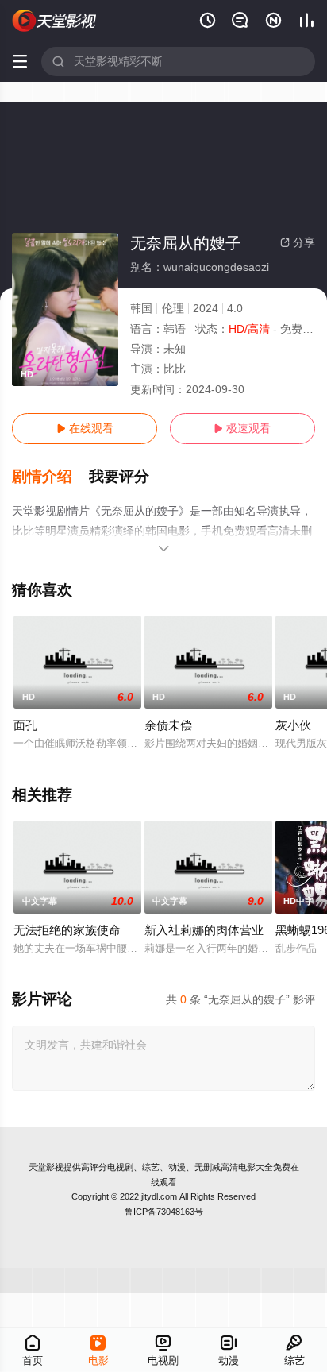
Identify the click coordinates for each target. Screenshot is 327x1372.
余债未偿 (168, 725)
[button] (50, 477)
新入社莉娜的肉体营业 (204, 930)
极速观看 (242, 428)
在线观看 (84, 428)
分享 (297, 242)
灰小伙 (293, 725)
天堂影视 (46, 1167)
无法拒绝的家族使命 (67, 930)
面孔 (25, 725)
